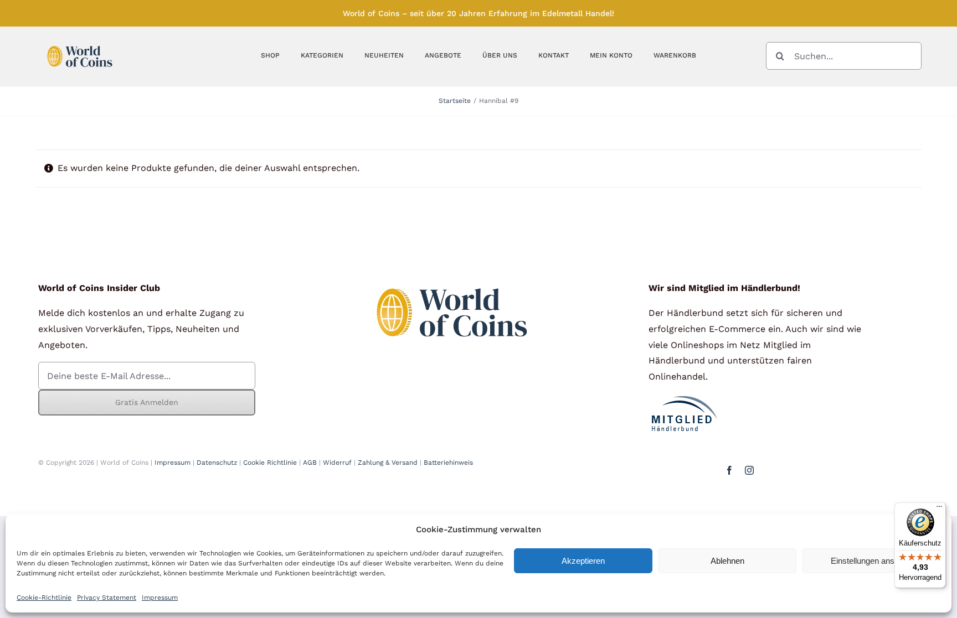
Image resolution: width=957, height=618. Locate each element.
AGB (310, 462)
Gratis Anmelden (146, 402)
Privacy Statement (106, 597)
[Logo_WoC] (79, 43)
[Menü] (939, 509)
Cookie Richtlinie (270, 462)
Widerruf (337, 462)
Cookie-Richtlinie (44, 597)
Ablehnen (727, 560)
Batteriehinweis (448, 462)
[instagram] (749, 470)
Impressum (160, 597)
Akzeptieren (583, 560)
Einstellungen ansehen (871, 560)
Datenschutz (217, 462)
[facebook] (729, 470)
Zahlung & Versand (388, 462)
